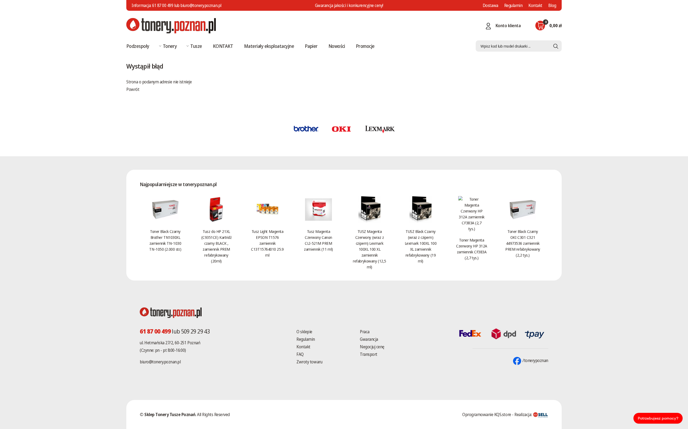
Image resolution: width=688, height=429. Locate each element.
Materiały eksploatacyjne (269, 46)
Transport (368, 354)
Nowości (336, 46)
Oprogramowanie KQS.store (486, 414)
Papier (311, 46)
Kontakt (535, 5)
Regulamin (513, 5)
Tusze (196, 46)
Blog (552, 5)
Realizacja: (523, 414)
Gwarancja (369, 339)
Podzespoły (137, 46)
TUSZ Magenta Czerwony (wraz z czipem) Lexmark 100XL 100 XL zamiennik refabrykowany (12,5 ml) (369, 249)
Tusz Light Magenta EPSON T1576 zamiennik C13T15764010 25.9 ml (267, 243)
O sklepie (304, 332)
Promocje (365, 46)
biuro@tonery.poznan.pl (160, 362)
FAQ (300, 354)
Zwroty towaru (309, 362)
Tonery (170, 46)
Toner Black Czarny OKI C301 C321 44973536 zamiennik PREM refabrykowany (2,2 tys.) (522, 243)
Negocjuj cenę (372, 347)
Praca (365, 332)
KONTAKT (223, 46)
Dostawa (490, 5)
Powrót (132, 89)
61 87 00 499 (162, 5)
